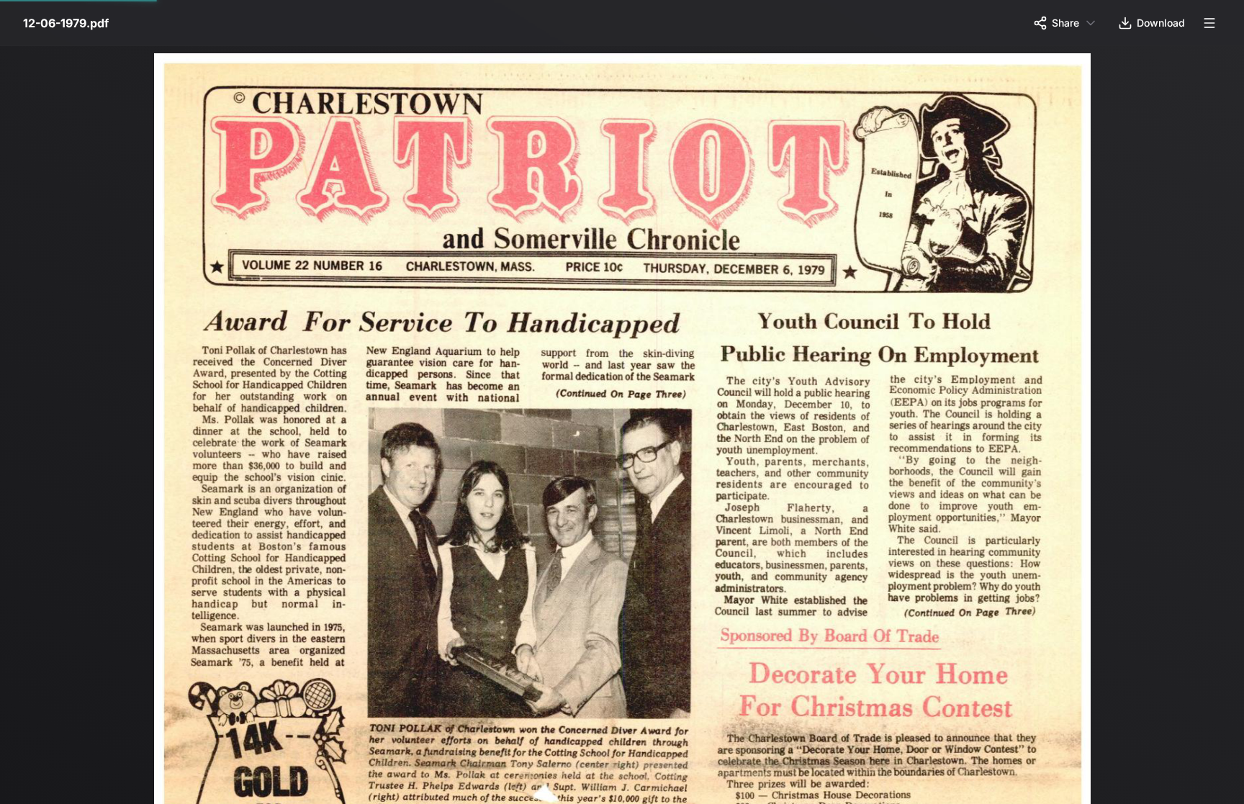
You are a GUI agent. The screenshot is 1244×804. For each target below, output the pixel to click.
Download (1161, 23)
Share (1065, 23)
